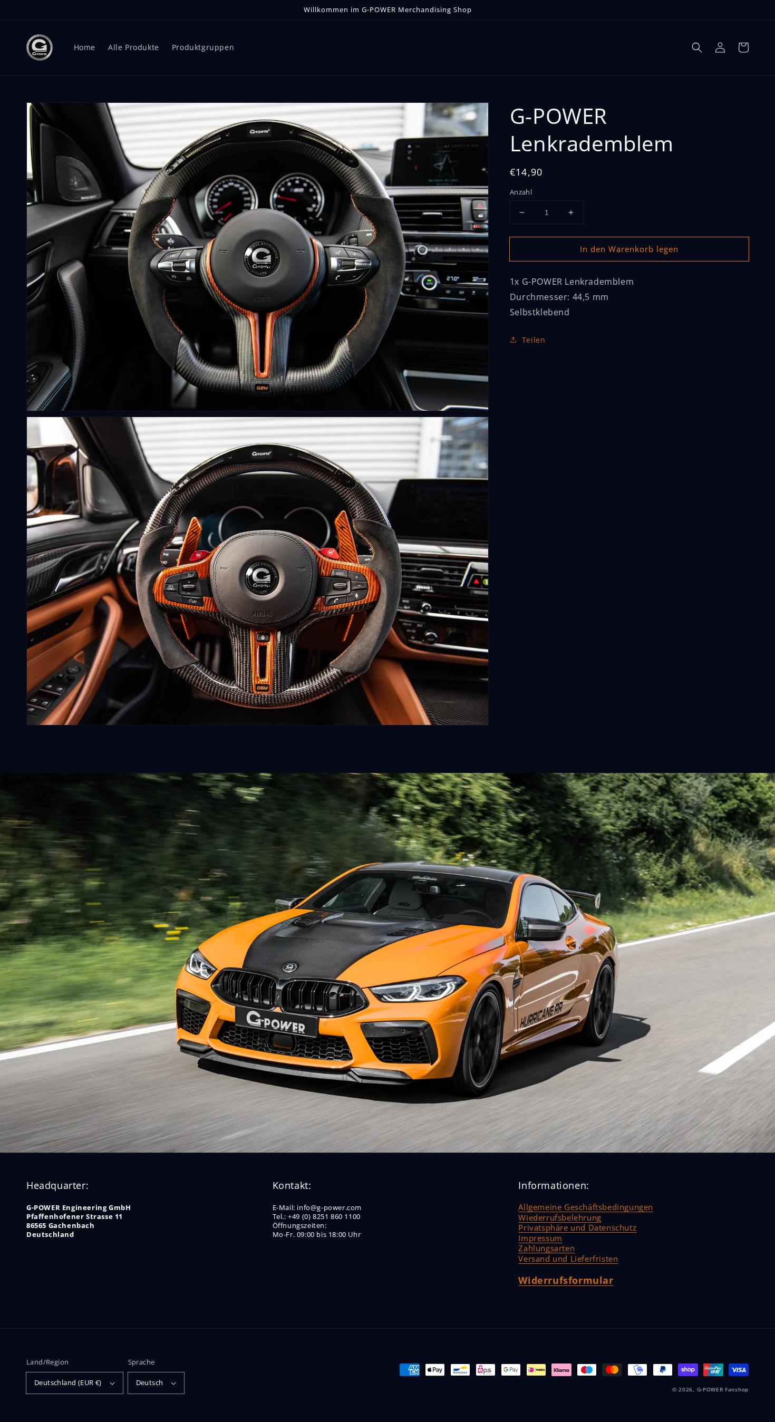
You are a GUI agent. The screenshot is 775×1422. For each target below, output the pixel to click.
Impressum (540, 1238)
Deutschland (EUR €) (68, 1382)
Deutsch (149, 1382)
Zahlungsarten (546, 1248)
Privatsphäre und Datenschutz (577, 1227)
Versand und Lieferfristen (568, 1258)
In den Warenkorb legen (629, 249)
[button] (697, 47)
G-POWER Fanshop (723, 1389)
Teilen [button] (534, 340)
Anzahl (521, 192)
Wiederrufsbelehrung (559, 1217)
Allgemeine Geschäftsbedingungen (585, 1207)
